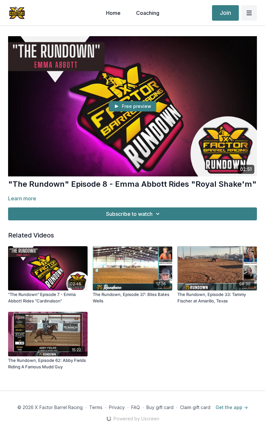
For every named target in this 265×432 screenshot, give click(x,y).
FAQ (135, 407)
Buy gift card (160, 407)
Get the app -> (232, 407)
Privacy (117, 407)
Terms (95, 407)
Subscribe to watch (129, 214)
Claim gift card (195, 407)
